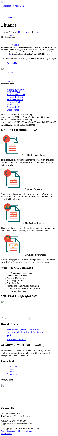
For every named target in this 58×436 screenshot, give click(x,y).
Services (10, 369)
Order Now (12, 374)
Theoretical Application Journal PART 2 (25, 329)
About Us (11, 371)
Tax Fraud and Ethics (16, 339)
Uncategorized (24, 32)
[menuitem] (9, 17)
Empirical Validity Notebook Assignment (25, 332)
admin (38, 32)
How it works (13, 366)
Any (9, 334)
